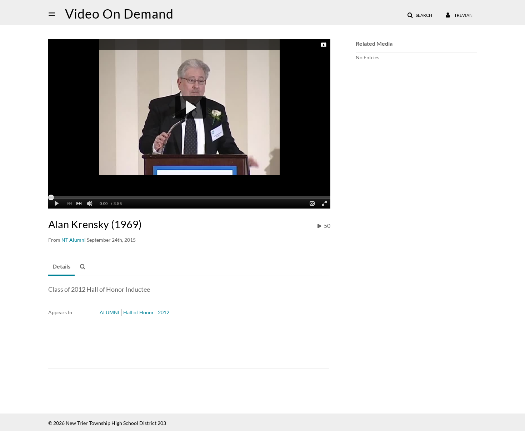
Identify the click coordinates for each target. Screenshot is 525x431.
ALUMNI (109, 312)
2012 (163, 312)
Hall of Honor (138, 312)
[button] (54, 14)
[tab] (61, 266)
